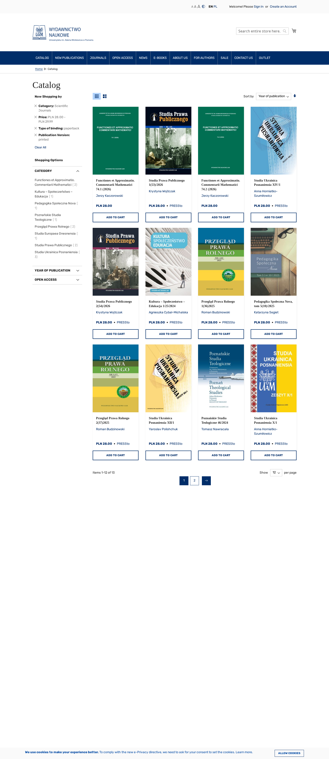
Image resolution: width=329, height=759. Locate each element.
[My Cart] (294, 31)
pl (215, 7)
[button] (211, 6)
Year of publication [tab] (52, 270)
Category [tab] (43, 171)
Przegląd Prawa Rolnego (56, 227)
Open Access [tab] (46, 280)
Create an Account (283, 7)
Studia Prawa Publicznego (57, 245)
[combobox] (262, 31)
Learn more (244, 752)
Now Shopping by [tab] (48, 96)
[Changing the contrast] (203, 6)
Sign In (259, 7)
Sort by (249, 96)
